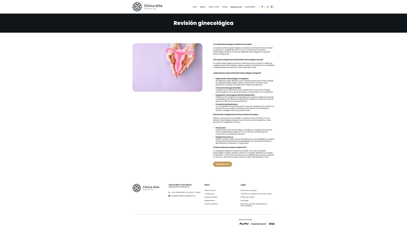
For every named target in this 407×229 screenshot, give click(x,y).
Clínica (225, 7)
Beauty (203, 7)
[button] (262, 6)
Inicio (195, 7)
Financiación (250, 7)
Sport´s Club (214, 7)
